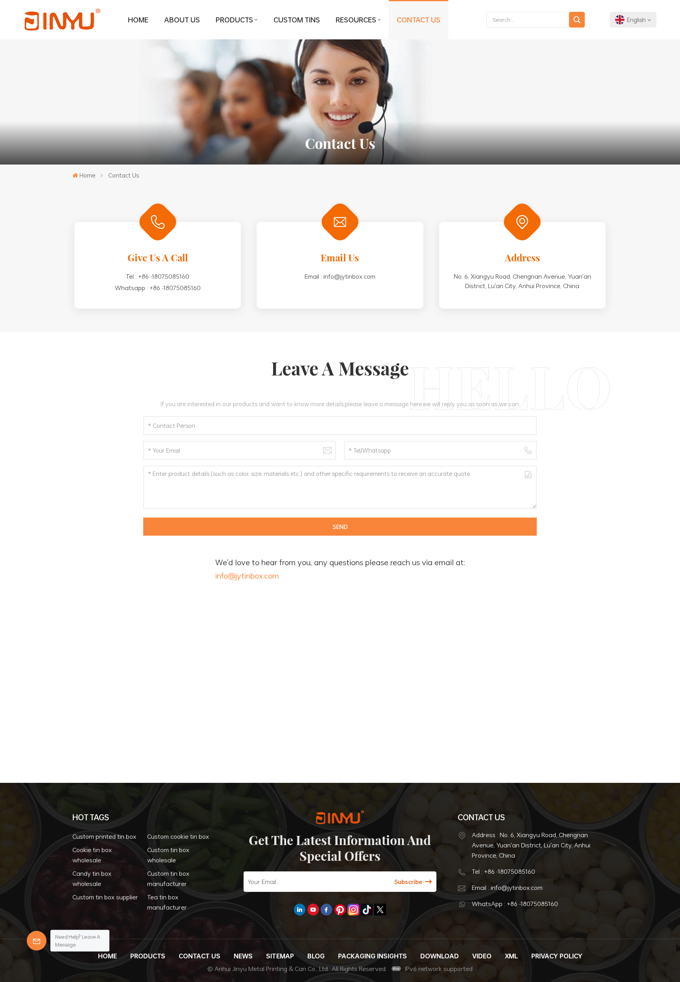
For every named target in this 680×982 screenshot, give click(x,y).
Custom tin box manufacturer (168, 878)
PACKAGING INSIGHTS (372, 956)
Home (138, 20)
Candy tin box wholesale (91, 878)
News (243, 956)
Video (482, 956)
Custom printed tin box (104, 836)
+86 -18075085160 (163, 276)
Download (439, 956)
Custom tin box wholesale (168, 855)
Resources (356, 20)
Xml (511, 956)
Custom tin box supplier (105, 897)
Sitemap (280, 956)
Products (234, 20)
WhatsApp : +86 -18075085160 (515, 903)
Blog (316, 956)
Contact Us (418, 20)
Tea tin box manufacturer (167, 902)
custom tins (296, 20)
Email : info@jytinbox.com (507, 887)
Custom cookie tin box (178, 836)
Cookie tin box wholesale (92, 855)
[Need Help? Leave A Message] (36, 941)
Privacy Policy (556, 956)
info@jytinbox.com (349, 276)
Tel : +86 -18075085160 (503, 871)
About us (182, 20)
